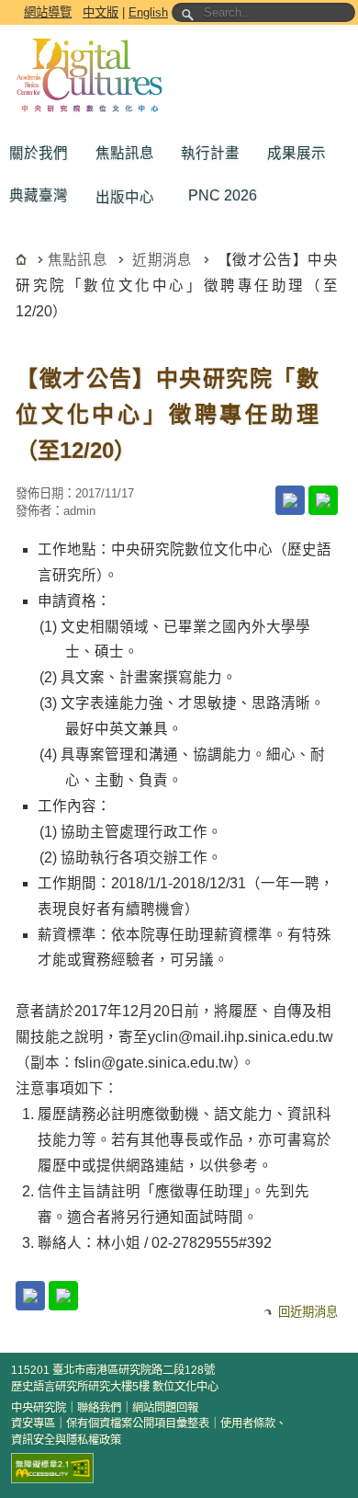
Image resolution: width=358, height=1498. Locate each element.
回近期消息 (308, 1312)
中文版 (100, 12)
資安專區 (33, 1423)
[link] (290, 500)
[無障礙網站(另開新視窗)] (52, 1468)
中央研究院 (38, 1407)
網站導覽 (48, 12)
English (148, 12)
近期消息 (162, 260)
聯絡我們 (99, 1407)
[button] (43, 154)
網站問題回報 (165, 1407)
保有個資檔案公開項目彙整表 (137, 1423)
